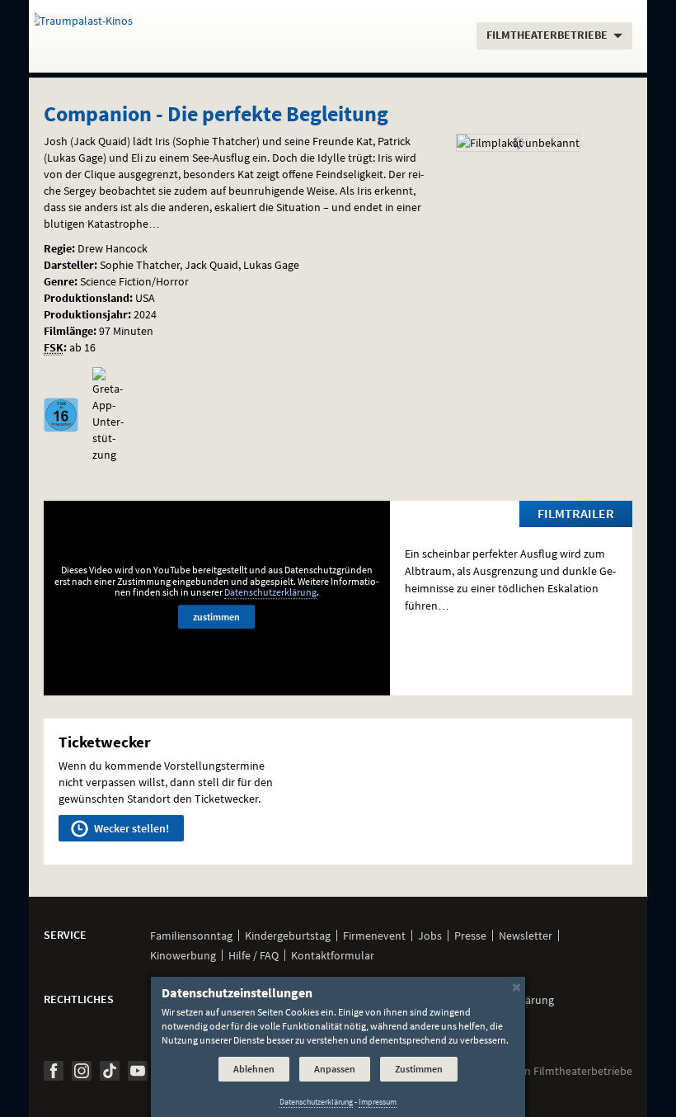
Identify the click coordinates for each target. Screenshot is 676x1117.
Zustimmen (419, 1069)
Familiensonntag (191, 935)
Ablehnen (254, 1069)
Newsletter (525, 935)
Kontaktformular (332, 955)
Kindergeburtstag (288, 935)
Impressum (378, 1101)
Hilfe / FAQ (253, 955)
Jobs (430, 935)
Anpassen (334, 1069)
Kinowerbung (183, 955)
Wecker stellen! (130, 828)
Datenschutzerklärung (270, 592)
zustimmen (216, 616)
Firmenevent (374, 935)
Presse (470, 935)
